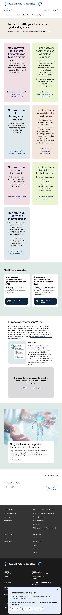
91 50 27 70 (7, 576)
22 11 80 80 (7, 603)
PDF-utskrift (53, 488)
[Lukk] (57, 589)
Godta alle (15, 609)
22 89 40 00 (7, 583)
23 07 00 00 (7, 596)
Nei (14, 487)
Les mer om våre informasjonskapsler (21, 598)
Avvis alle (27, 609)
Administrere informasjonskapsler (31, 388)
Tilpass (39, 609)
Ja (6, 487)
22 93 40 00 (7, 589)
